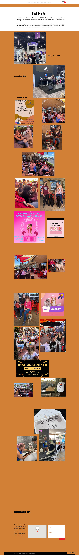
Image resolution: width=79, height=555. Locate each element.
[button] (43, 241)
